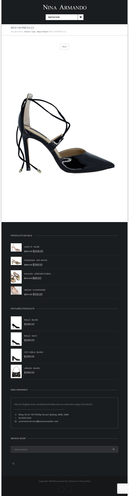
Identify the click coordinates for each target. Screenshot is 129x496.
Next (64, 46)
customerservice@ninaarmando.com (38, 421)
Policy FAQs (84, 481)
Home (27, 31)
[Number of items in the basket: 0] (13, 463)
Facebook (61, 489)
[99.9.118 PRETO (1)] (64, 132)
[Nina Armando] (64, 7)
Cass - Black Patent (40, 31)
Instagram (69, 489)
